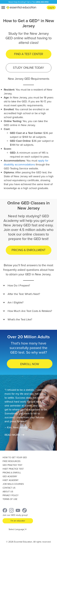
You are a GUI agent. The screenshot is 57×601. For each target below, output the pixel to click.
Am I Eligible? (15, 302)
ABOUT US (8, 491)
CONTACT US (9, 487)
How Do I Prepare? (19, 285)
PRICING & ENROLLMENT (28, 250)
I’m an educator (18, 520)
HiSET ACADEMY (11, 480)
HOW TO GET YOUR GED (15, 457)
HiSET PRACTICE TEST (13, 468)
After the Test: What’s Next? (24, 294)
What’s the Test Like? (20, 319)
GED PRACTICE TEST (12, 465)
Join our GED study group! (15, 515)
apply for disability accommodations (26, 162)
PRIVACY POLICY (11, 495)
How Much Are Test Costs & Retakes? (30, 311)
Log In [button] (51, 7)
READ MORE (12, 435)
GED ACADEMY (10, 476)
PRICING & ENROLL (12, 472)
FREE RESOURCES (11, 461)
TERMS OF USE (10, 499)
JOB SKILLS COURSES (13, 484)
